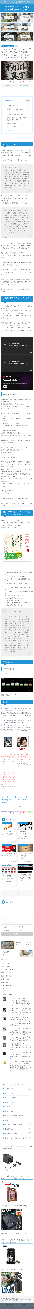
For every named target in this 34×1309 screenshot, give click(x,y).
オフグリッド (17, 1089)
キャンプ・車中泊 (17, 1097)
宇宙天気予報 (13, 126)
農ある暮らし (17, 1129)
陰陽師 (4, 802)
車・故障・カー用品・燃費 (17, 1124)
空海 (20, 799)
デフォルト (12, 797)
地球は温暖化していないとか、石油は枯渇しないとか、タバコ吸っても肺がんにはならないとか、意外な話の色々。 (24, 758)
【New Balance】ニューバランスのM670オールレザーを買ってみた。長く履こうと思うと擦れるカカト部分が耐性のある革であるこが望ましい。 (20, 1021)
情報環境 (5, 799)
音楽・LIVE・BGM (17, 1133)
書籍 (17, 1120)
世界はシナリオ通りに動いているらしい (18, 110)
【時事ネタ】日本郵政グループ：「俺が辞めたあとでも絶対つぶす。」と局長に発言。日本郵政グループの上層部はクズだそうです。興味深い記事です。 (8, 778)
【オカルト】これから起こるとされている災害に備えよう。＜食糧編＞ (8, 756)
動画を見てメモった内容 (16, 114)
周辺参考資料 (11, 123)
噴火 (25, 797)
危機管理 (19, 797)
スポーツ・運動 (17, 1102)
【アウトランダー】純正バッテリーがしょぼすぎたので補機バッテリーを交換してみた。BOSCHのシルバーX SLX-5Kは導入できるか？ (20, 1002)
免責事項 (23, 1304)
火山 (15, 799)
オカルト (5, 797)
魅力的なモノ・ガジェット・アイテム (17, 1139)
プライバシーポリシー (13, 1304)
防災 (25, 799)
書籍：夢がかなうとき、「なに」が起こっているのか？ (18, 119)
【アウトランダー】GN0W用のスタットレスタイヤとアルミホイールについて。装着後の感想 (20, 1038)
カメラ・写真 (17, 1093)
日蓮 (11, 799)
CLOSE (27, 100)
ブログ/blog (17, 1106)
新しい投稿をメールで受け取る (13, 930)
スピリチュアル (12, 105)
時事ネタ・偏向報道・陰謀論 (8, 46)
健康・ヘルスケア (17, 1111)
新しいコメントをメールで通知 (13, 927)
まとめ (9, 130)
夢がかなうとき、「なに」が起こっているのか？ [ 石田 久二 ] (27, 539)
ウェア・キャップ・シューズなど (17, 1084)
